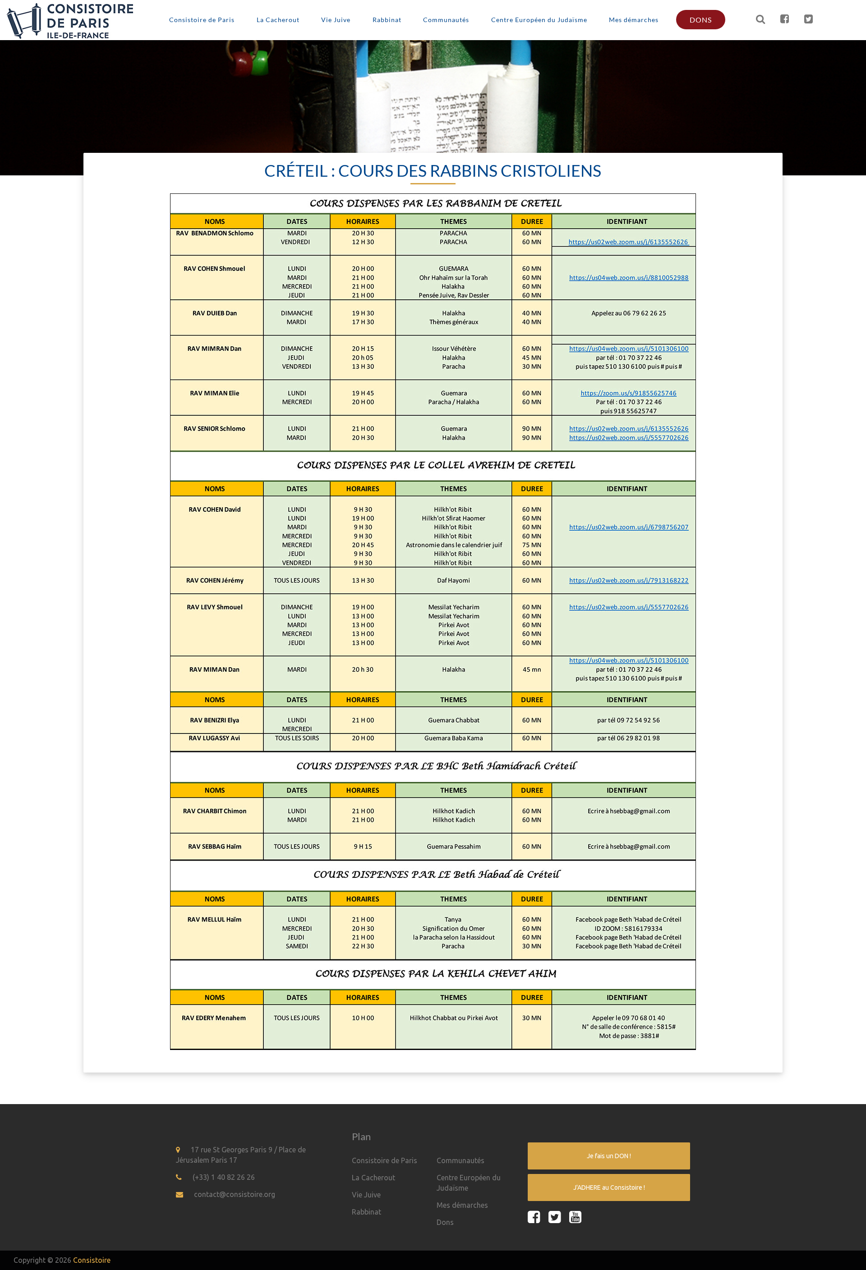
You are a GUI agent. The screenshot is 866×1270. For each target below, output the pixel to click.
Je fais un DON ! (609, 1156)
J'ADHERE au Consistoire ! (609, 1187)
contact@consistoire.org (234, 1194)
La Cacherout (278, 19)
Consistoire (92, 1260)
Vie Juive (335, 19)
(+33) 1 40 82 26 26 (224, 1177)
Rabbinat (387, 19)
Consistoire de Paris (202, 19)
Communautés (446, 19)
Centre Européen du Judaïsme (539, 19)
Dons (701, 19)
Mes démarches (634, 19)
